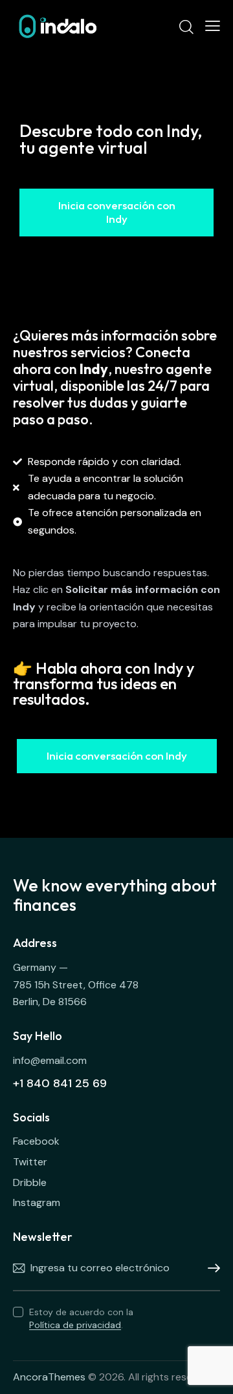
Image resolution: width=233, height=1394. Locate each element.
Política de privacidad (75, 1325)
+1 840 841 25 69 (60, 1083)
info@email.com (50, 1060)
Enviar (210, 1269)
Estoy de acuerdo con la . (81, 1318)
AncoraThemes (49, 1377)
